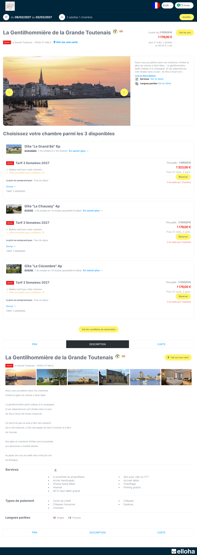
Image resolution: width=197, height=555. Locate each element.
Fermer (10, 186)
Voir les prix (185, 32)
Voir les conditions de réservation (98, 329)
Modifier (187, 17)
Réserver (183, 176)
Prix (34, 344)
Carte (161, 344)
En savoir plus (77, 150)
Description (97, 344)
